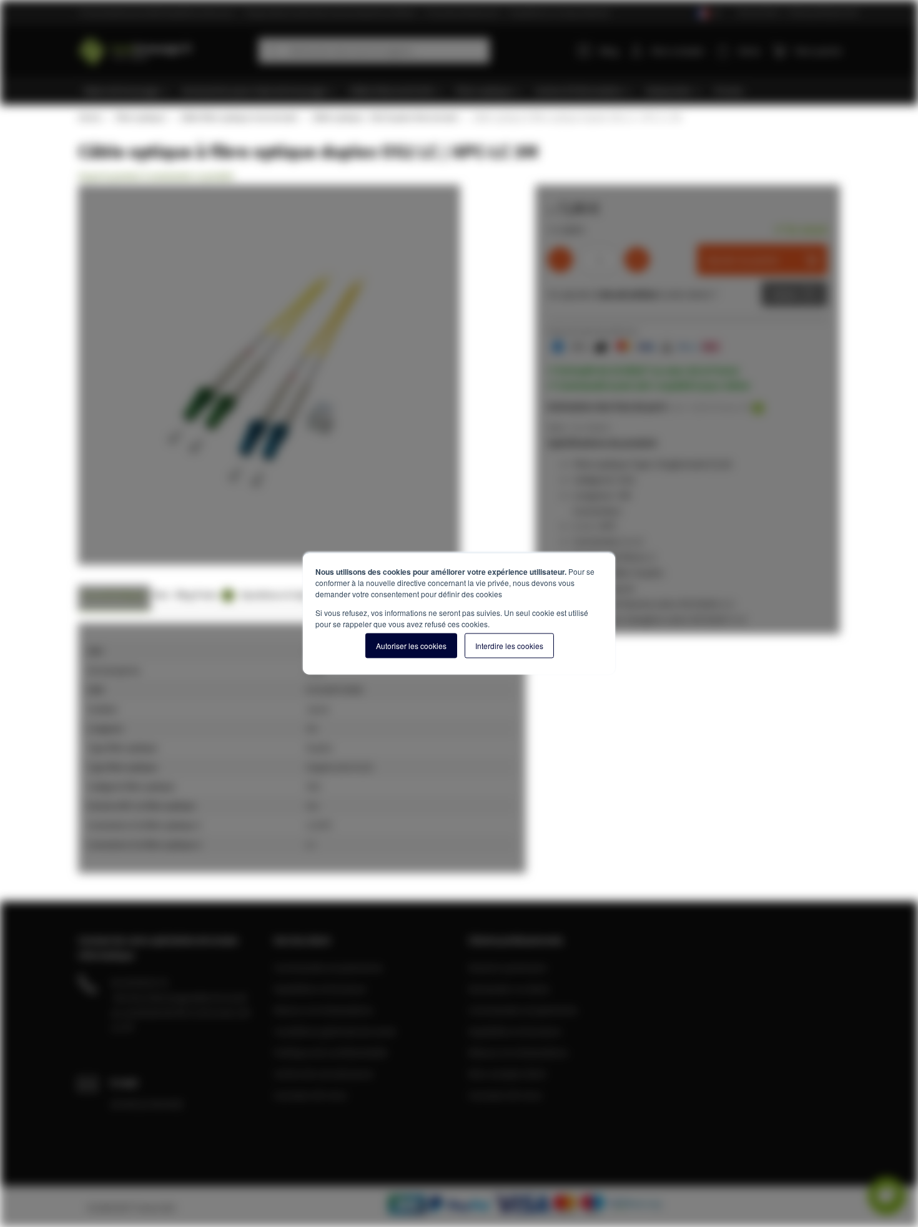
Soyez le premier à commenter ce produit (156, 176)
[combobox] (374, 50)
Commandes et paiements (328, 967)
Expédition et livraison (320, 988)
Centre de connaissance (323, 1073)
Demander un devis (509, 988)
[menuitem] (126, 91)
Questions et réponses (284, 594)
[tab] (114, 598)
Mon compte (677, 50)
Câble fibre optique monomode (238, 117)
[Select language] (707, 13)
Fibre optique (140, 117)
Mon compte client (507, 1073)
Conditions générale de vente (335, 1031)
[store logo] (163, 48)
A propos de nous (310, 1094)
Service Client (759, 12)
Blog (609, 50)
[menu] (463, 91)
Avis (161, 594)
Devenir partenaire (507, 967)
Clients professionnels (822, 12)
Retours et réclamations (323, 1010)
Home (89, 117)
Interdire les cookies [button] (509, 645)
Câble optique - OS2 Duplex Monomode (384, 117)
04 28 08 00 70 (139, 982)
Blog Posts (202, 594)
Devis (785, 294)
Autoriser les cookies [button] (411, 645)
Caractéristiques (114, 594)
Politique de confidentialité (330, 1052)
